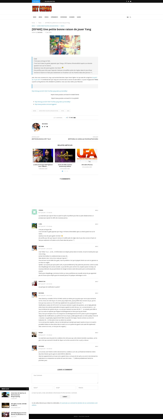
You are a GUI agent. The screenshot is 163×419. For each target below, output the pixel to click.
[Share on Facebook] (69, 117)
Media (40, 17)
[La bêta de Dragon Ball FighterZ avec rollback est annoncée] (43, 155)
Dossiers (71, 17)
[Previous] (41, 1)
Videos (46, 17)
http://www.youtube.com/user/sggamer (46, 104)
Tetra (62, 110)
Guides (79, 17)
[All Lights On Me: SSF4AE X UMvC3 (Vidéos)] (5, 405)
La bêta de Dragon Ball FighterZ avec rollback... (43, 165)
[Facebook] (126, 1)
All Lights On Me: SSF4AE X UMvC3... (18, 404)
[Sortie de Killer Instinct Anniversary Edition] (65, 155)
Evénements (54, 17)
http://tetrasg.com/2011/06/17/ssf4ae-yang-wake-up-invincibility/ (49, 91)
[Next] (43, 1)
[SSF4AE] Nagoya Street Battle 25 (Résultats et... (19, 413)
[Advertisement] (65, 194)
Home (33, 23)
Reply (96, 210)
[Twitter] (128, 1)
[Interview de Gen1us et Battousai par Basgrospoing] (5, 394)
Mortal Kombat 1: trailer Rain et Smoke (56, 1)
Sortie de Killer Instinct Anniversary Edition (65, 165)
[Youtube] (130, 1)
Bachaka (40, 32)
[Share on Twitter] (71, 117)
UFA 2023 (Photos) (87, 164)
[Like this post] (67, 117)
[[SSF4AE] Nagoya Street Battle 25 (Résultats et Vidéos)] (5, 414)
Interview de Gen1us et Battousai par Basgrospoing (18, 394)
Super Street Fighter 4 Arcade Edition (48, 110)
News (34, 17)
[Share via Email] (74, 117)
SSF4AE (34, 110)
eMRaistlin (42, 281)
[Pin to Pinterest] (73, 117)
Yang (68, 110)
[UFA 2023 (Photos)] (87, 155)
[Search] (130, 17)
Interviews (63, 17)
